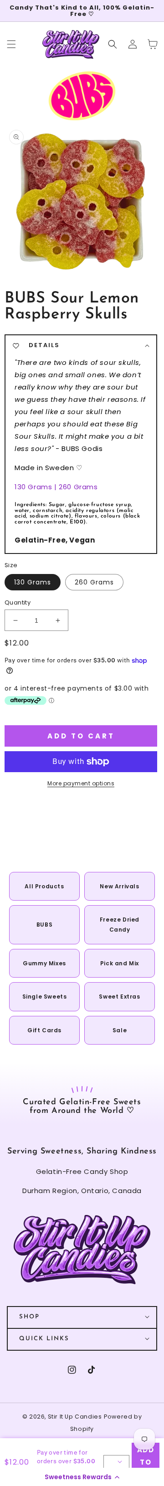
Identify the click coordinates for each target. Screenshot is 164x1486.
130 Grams (32, 582)
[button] (82, 1477)
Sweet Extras (119, 996)
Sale (120, 1030)
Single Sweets (44, 996)
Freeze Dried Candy (119, 924)
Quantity (18, 602)
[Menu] (11, 44)
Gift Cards (44, 1030)
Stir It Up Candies (75, 1416)
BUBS (44, 924)
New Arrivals (119, 886)
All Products (44, 886)
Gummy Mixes (44, 963)
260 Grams (94, 582)
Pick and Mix (119, 963)
